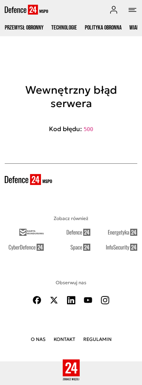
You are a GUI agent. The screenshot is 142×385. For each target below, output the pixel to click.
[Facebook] (37, 300)
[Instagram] (105, 300)
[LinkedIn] (71, 300)
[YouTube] (88, 300)
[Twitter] (54, 300)
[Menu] (132, 10)
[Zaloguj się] (113, 10)
